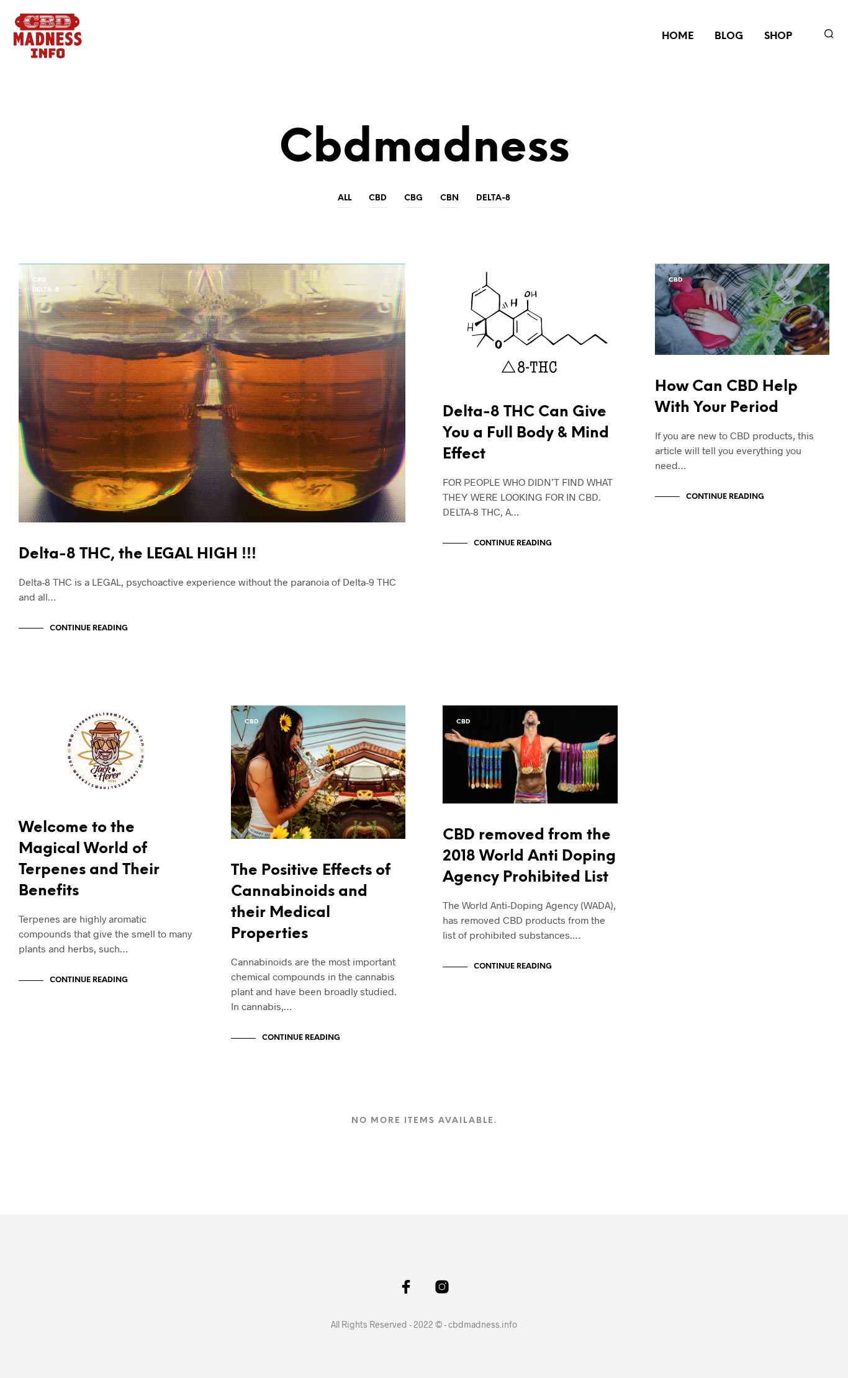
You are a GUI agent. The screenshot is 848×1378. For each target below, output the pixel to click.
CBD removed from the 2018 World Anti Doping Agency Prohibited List (529, 856)
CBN (449, 198)
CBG (413, 198)
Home (677, 36)
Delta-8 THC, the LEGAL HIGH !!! (137, 554)
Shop (778, 36)
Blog (729, 36)
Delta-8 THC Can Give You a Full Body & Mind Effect (526, 433)
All (344, 198)
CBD (378, 198)
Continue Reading (89, 628)
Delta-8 (493, 198)
